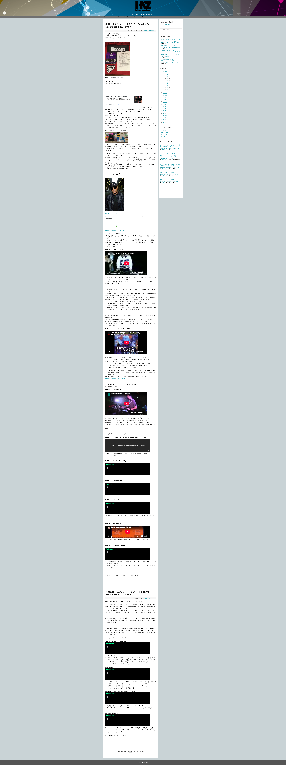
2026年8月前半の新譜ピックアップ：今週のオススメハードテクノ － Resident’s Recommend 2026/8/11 (171, 61)
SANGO (164, 175)
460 (134, 752)
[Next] (146, 751)
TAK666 (164, 149)
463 (143, 752)
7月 (167, 76)
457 (125, 752)
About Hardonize (112, 16)
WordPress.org (165, 136)
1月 (167, 89)
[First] (112, 751)
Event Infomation (122, 16)
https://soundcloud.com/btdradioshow (115, 378)
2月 (167, 87)
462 (140, 752)
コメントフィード (166, 134)
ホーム (105, 16)
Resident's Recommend (149, 30)
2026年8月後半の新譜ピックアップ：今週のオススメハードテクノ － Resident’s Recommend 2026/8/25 (171, 41)
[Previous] (115, 751)
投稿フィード (164, 132)
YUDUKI (164, 160)
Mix (152, 16)
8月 (167, 74)
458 (128, 752)
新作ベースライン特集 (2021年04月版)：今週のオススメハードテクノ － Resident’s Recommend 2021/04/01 (171, 166)
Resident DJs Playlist (132, 16)
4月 (167, 83)
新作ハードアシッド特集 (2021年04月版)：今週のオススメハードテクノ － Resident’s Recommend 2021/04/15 (170, 146)
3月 (167, 85)
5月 (167, 80)
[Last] (149, 751)
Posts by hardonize (165, 24)
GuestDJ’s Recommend (144, 16)
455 (119, 752)
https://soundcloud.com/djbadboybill (114, 230)
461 (137, 752)
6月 (167, 78)
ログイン (163, 130)
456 (122, 752)
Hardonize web (144, 762)
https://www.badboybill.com (112, 214)
